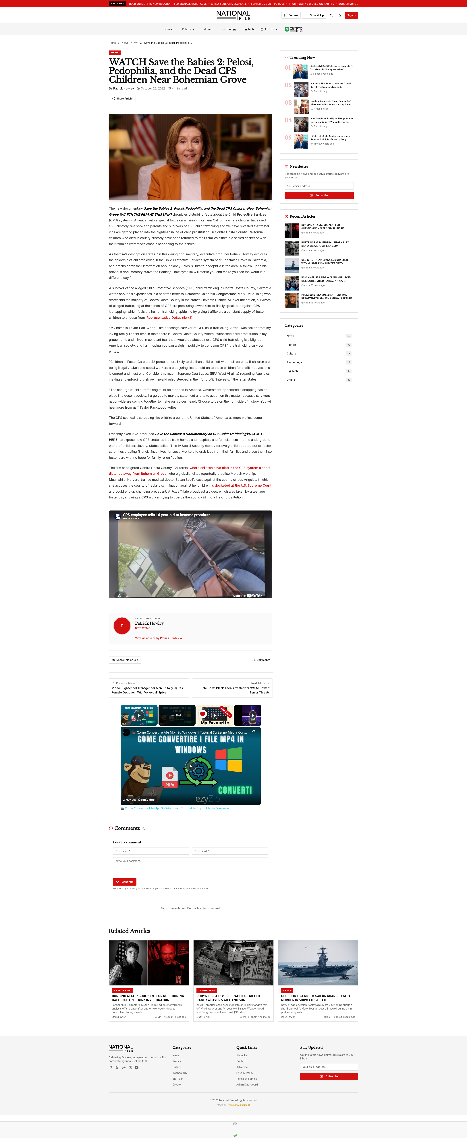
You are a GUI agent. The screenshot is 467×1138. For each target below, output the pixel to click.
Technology (228, 29)
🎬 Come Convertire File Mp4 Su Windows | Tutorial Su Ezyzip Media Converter (190, 732)
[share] (253, 731)
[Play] (215, 715)
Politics (186, 29)
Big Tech (248, 29)
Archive (269, 29)
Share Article (124, 98)
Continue (128, 881)
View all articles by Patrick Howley (158, 638)
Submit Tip (317, 15)
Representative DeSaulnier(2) (169, 317)
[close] (235, 1123)
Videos (293, 15)
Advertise (242, 1067)
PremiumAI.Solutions (238, 1105)
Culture (206, 29)
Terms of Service (246, 1078)
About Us (241, 1055)
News (168, 29)
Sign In (351, 15)
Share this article (127, 659)
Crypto (177, 1084)
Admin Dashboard (247, 1084)
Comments (263, 659)
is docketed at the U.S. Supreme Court (241, 485)
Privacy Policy (244, 1072)
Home (112, 42)
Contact (241, 1061)
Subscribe (322, 195)
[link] (126, 732)
